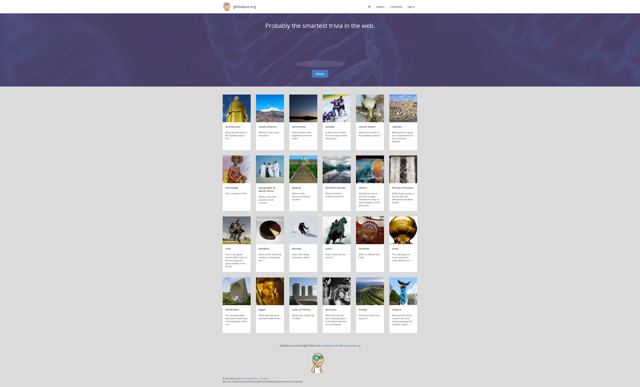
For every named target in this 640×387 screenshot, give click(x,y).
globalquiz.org (244, 6)
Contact (264, 378)
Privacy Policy (250, 378)
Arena (320, 74)
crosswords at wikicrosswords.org (340, 345)
